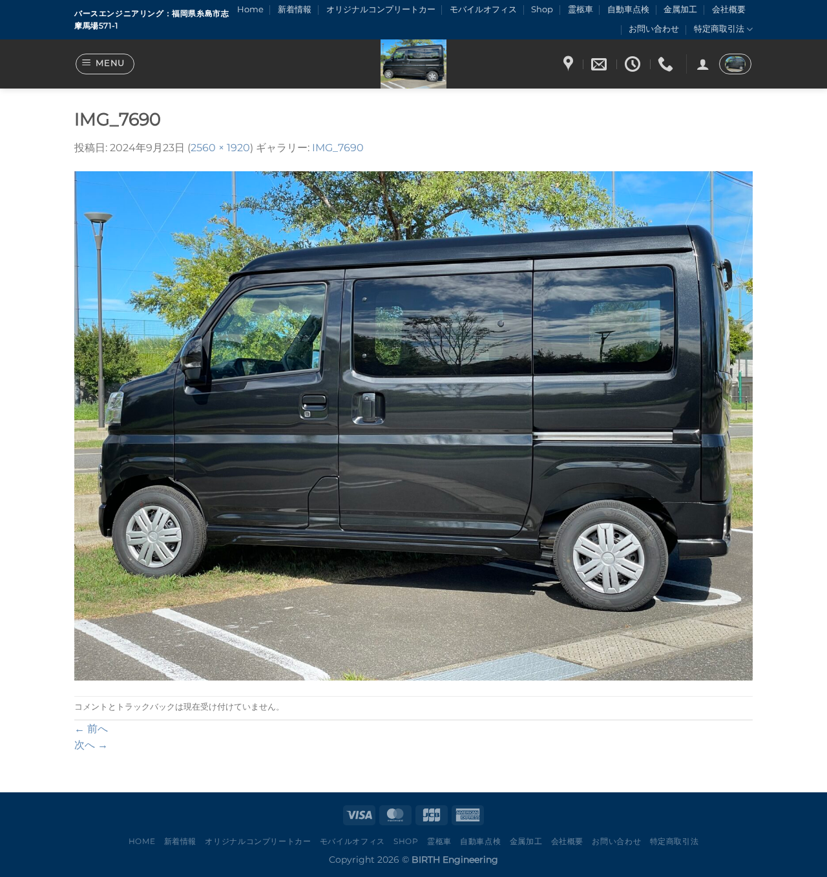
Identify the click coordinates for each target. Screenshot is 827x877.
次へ (91, 745)
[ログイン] (702, 64)
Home (250, 9)
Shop (542, 9)
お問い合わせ (654, 29)
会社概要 (729, 9)
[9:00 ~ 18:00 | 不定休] (634, 64)
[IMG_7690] (413, 425)
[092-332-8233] (667, 64)
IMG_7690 (338, 148)
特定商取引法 (719, 29)
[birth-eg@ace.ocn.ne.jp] (600, 64)
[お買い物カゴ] (735, 64)
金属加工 (680, 9)
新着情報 (294, 9)
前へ (91, 729)
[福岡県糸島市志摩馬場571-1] (569, 64)
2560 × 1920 (220, 148)
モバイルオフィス (483, 9)
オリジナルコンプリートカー (380, 9)
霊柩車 (580, 9)
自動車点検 (628, 9)
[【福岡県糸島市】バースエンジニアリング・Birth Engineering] (413, 64)
